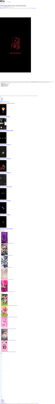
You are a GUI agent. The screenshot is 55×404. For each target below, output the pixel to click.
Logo (0, 381)
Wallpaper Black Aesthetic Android (5, 172)
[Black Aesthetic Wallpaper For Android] (3, 185)
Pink (0, 388)
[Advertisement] (17, 13)
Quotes (1, 390)
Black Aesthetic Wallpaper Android (5, 200)
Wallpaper (2, 100)
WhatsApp (4, 101)
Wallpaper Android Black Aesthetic (5, 144)
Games (1, 376)
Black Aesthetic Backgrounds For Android (6, 228)
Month (1, 383)
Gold (0, 377)
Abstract (1, 355)
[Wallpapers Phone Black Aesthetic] (3, 115)
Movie (1, 384)
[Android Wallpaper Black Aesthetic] (3, 157)
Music (1, 385)
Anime (1, 357)
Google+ (6, 101)
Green (1, 378)
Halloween (1, 379)
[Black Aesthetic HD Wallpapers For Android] (3, 129)
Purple (1, 389)
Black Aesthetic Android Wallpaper (5, 214)
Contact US (2, 399)
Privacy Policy (2, 400)
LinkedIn (7, 101)
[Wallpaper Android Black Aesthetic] (3, 143)
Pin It (8, 101)
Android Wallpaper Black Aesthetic (5, 158)
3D (0, 354)
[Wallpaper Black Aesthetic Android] (3, 171)
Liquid (1, 380)
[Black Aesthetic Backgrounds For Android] (3, 227)
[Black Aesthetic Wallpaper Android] (3, 199)
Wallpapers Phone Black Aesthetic (5, 116)
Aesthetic (2, 98)
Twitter (0, 101)
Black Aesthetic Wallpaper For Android (6, 186)
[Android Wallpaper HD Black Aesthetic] (27, 45)
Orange (1, 387)
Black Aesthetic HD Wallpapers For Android (6, 130)
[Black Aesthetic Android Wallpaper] (3, 213)
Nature (1, 386)
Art (0, 358)
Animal (1, 356)
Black (1, 99)
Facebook (2, 101)
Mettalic (1, 382)
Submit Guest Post (2, 401)
